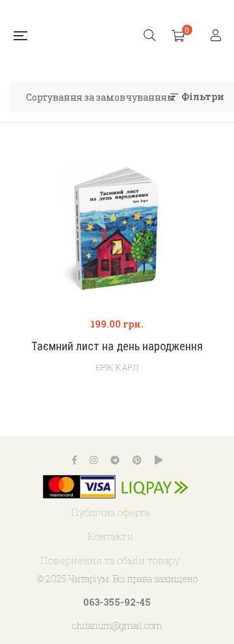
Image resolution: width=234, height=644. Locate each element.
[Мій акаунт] (217, 36)
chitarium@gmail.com (117, 625)
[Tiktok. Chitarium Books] (158, 460)
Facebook (74, 460)
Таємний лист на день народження (117, 346)
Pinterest (137, 460)
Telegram (115, 460)
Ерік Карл (117, 367)
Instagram (94, 460)
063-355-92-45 (117, 602)
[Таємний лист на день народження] (117, 230)
